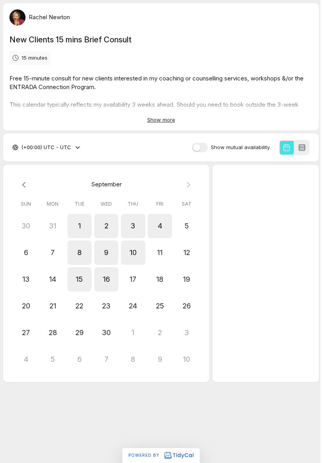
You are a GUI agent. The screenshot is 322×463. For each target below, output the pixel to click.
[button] (79, 226)
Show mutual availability (240, 147)
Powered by (144, 455)
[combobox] (22, 147)
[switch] (200, 147)
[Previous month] (26, 184)
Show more (161, 120)
